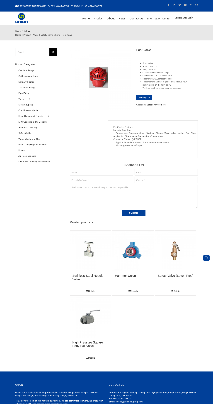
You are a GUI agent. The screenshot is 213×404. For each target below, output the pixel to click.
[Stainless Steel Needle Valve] (90, 251)
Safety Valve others (156, 104)
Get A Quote (144, 97)
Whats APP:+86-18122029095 (86, 5)
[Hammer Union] (132, 251)
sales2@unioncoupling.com (32, 5)
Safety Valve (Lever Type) (176, 275)
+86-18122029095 (60, 5)
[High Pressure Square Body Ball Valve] (90, 317)
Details (91, 291)
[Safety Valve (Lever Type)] (175, 251)
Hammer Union (125, 275)
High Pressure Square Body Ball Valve (87, 344)
